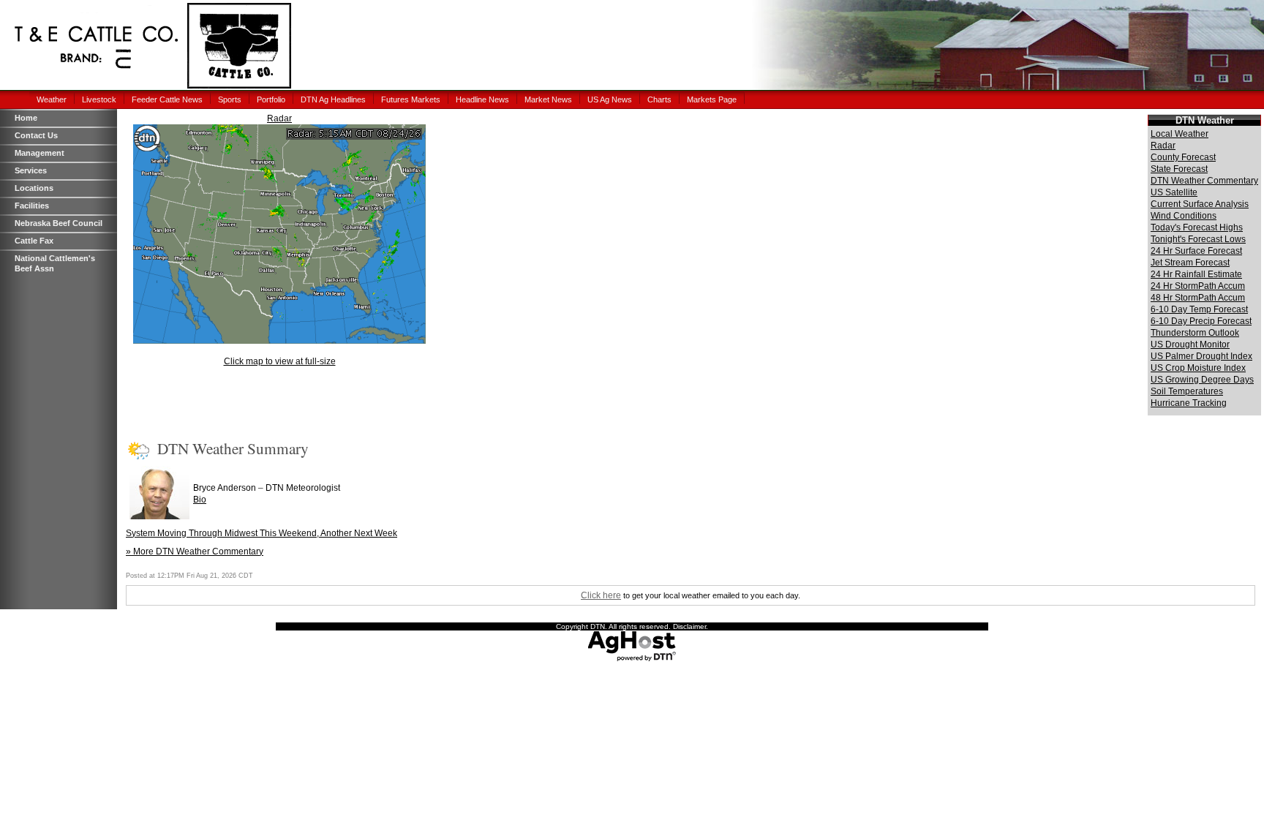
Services (31, 170)
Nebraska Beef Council (58, 223)
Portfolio (271, 99)
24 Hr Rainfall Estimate (1196, 274)
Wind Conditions (1183, 216)
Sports (229, 99)
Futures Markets (410, 99)
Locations (34, 188)
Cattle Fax (34, 240)
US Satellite (1174, 192)
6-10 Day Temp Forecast (1199, 309)
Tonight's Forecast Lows (1198, 239)
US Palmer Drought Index (1201, 356)
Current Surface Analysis (1200, 204)
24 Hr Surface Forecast (1196, 251)
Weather (52, 99)
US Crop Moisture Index (1198, 368)
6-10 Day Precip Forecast (1201, 321)
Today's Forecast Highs (1197, 227)
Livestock (99, 99)
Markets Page (712, 99)
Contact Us (36, 135)
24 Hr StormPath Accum (1198, 286)
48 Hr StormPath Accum (1198, 298)
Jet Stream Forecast (1190, 262)
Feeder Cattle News (167, 99)
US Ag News (609, 99)
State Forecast (1179, 169)
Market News (548, 99)
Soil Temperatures (1187, 391)
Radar (279, 118)
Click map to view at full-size (280, 361)
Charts (659, 99)
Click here (601, 595)
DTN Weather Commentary (1204, 181)
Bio (199, 499)
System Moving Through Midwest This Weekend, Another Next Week (261, 533)
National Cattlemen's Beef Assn (55, 263)
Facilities (32, 205)
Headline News (482, 99)
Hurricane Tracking (1189, 403)
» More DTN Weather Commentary (194, 551)
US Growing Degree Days (1202, 379)
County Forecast (1183, 157)
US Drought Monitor (1190, 344)
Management (39, 152)
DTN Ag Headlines (333, 99)
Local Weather (1179, 134)
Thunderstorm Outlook (1195, 333)
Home (26, 117)
